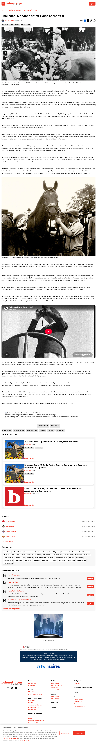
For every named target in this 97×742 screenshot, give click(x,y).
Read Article (29, 459)
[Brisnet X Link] (12, 688)
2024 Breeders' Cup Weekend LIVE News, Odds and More (51, 441)
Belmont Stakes (17, 552)
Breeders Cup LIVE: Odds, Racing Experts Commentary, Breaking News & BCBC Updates (55, 466)
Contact (30, 716)
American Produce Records (83, 687)
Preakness (79, 557)
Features (5, 24)
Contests (64, 552)
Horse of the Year (19, 430)
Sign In (92, 4)
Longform (30, 557)
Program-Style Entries (35, 694)
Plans (76, 692)
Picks (53, 681)
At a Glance (7, 552)
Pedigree (51, 557)
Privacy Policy (24, 740)
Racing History (25, 24)
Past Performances (35, 698)
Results (53, 694)
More (76, 697)
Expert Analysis (56, 683)
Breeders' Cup (29, 448)
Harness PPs (32, 709)
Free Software (78, 699)
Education (30, 555)
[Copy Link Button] (91, 20)
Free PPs (31, 703)
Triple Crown (71, 560)
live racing (39, 448)
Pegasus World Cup (61, 557)
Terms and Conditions (11, 738)
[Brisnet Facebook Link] (16, 688)
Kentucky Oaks (20, 557)
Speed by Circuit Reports (49, 560)
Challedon (51, 430)
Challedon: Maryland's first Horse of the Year (23, 10)
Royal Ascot (28, 560)
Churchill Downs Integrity (36, 720)
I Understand (79, 733)
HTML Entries (32, 692)
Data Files (54, 703)
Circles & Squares (54, 552)
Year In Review (8, 563)
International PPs (33, 707)
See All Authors (7, 542)
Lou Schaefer (60, 430)
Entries (30, 689)
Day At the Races (84, 552)
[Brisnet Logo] (14, 4)
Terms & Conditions (34, 723)
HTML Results (55, 696)
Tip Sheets (54, 688)
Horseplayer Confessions (82, 555)
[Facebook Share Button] (85, 20)
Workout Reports (56, 685)
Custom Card (78, 701)
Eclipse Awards (14, 24)
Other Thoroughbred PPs (35, 705)
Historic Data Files (79, 706)
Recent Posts (32, 683)
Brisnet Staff (27, 444)
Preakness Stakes (32, 430)
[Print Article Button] (94, 20)
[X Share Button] (88, 20)
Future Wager (47, 555)
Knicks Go (43, 430)
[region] (48, 733)
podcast (71, 557)
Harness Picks (55, 690)
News (3, 10)
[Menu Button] (3, 4)
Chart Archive (78, 704)
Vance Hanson (10, 21)
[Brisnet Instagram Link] (8, 688)
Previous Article (43, 426)
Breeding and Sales (41, 552)
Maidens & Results (40, 557)
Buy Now (90, 578)
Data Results (55, 698)
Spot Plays (62, 560)
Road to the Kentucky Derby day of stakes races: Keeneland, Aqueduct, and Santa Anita (53, 489)
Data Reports (73, 552)
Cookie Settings (65, 733)
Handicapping (57, 555)
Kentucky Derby (8, 557)
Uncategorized (81, 560)
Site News (37, 560)
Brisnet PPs (31, 700)
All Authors (31, 685)
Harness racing (68, 555)
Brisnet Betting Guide (11, 609)
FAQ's (30, 718)
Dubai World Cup (9, 555)
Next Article (55, 426)
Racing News (18, 560)
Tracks (53, 707)
